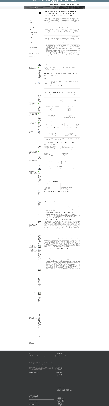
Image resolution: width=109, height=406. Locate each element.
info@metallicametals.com (60, 358)
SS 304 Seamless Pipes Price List (33, 395)
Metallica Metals (59, 369)
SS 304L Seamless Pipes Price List (33, 396)
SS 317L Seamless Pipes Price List (33, 401)
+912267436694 (59, 356)
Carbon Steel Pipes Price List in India (34, 394)
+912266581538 (33, 374)
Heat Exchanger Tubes (60, 399)
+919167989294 (33, 375)
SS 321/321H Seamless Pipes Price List (34, 397)
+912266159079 (59, 366)
